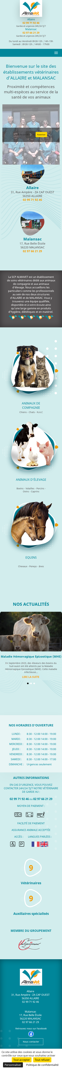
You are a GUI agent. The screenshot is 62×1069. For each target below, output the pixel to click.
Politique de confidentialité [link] (42, 1065)
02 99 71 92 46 (31, 23)
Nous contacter (31, 1041)
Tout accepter (21, 1060)
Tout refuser (42, 1060)
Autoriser (41, 134)
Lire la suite (30, 677)
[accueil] (31, 9)
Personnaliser (13, 1065)
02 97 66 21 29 (31, 32)
